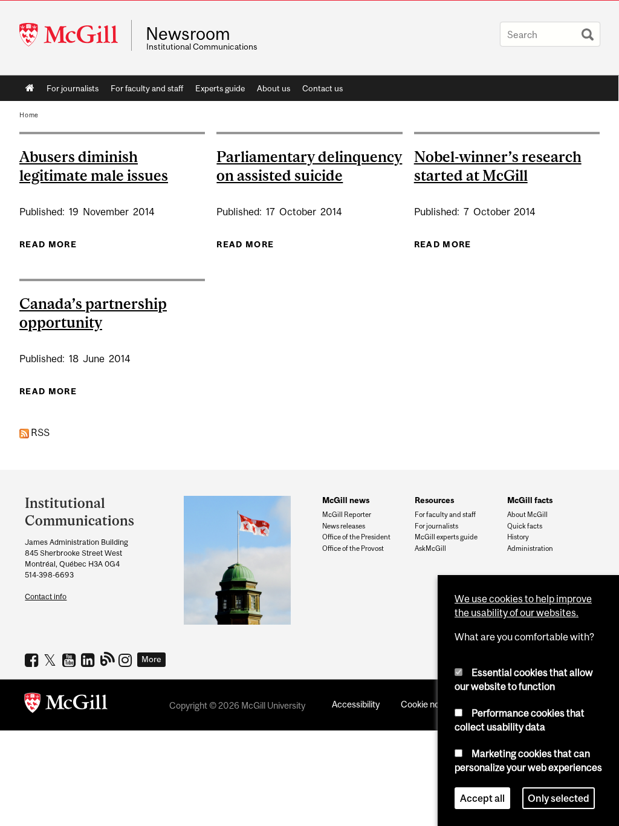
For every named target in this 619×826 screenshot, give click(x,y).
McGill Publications (108, 658)
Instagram (126, 659)
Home (30, 88)
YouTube (70, 659)
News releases (343, 526)
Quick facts (524, 526)
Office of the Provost (353, 548)
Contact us (322, 88)
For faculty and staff (147, 88)
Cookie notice (427, 704)
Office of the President (356, 537)
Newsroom (188, 34)
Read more (48, 244)
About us (273, 88)
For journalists (73, 88)
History (518, 537)
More (151, 659)
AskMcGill (430, 548)
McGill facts (530, 500)
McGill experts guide (446, 537)
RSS (39, 432)
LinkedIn (89, 659)
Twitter (52, 659)
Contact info (45, 596)
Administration (530, 548)
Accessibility (356, 704)
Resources (434, 500)
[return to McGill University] (66, 705)
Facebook (33, 659)
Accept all (482, 798)
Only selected (558, 798)
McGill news (345, 500)
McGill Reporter (346, 514)
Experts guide (220, 88)
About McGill (527, 514)
